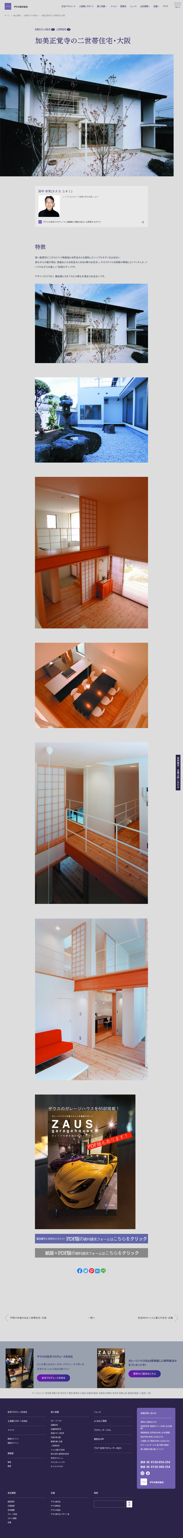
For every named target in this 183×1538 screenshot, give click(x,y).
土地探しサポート (86, 6)
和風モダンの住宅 (43, 29)
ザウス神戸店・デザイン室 (60, 1514)
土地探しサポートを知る (17, 1421)
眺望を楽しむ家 (56, 1441)
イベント (113, 6)
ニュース (133, 6)
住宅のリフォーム (57, 1458)
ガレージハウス (56, 1421)
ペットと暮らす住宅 (58, 1450)
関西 (9, 1466)
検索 (129, 1503)
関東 (9, 1462)
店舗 (155, 6)
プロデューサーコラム (102, 1430)
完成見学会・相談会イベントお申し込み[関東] (156, 1427)
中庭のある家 (56, 1437)
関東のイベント (13, 1439)
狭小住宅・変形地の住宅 (60, 1454)
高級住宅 (54, 1425)
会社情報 (144, 6)
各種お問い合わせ (148, 1413)
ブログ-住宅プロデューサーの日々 (108, 1448)
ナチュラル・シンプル (58, 1462)
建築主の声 (99, 1439)
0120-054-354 (160, 1462)
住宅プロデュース (68, 6)
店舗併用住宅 (56, 1429)
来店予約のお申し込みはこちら (152, 1437)
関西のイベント (13, 1443)
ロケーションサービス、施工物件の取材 (155, 1445)
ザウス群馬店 (56, 1506)
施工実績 (101, 6)
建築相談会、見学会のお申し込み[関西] (155, 1432)
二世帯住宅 (61, 29)
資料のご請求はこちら (149, 1422)
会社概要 (12, 1493)
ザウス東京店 (56, 1501)
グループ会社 (12, 1514)
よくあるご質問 (100, 1421)
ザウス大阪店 (56, 1510)
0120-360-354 (160, 1467)
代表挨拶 (11, 1506)
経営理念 (11, 1501)
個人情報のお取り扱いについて (152, 1449)
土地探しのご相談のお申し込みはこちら (155, 1441)
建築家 (123, 6)
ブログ (165, 6)
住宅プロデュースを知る (17, 1412)
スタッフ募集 (12, 1518)
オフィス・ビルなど (57, 1466)
